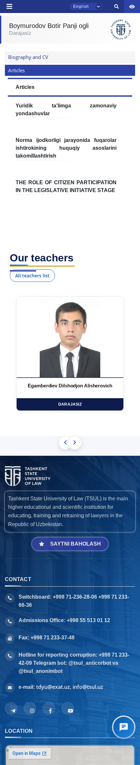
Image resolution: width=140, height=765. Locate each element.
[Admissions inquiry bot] (123, 727)
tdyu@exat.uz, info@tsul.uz (69, 686)
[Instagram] (30, 708)
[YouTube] (68, 708)
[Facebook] (49, 708)
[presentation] (65, 443)
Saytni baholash (75, 544)
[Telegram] (11, 708)
